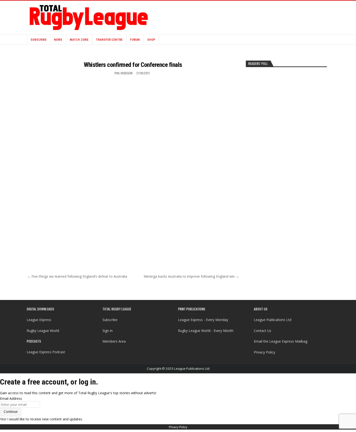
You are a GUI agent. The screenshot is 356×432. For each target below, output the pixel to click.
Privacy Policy (264, 352)
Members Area (114, 341)
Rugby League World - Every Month (205, 330)
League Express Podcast (46, 352)
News (58, 39)
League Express (39, 319)
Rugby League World (43, 330)
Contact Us (262, 330)
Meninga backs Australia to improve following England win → (191, 276)
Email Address (11, 398)
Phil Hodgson (123, 73)
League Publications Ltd (272, 319)
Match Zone (79, 39)
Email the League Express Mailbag (280, 341)
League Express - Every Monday (203, 319)
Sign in (107, 330)
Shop (151, 39)
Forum (135, 39)
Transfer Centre (109, 39)
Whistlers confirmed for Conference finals (133, 64)
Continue (11, 411)
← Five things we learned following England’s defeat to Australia (77, 276)
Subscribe (38, 39)
